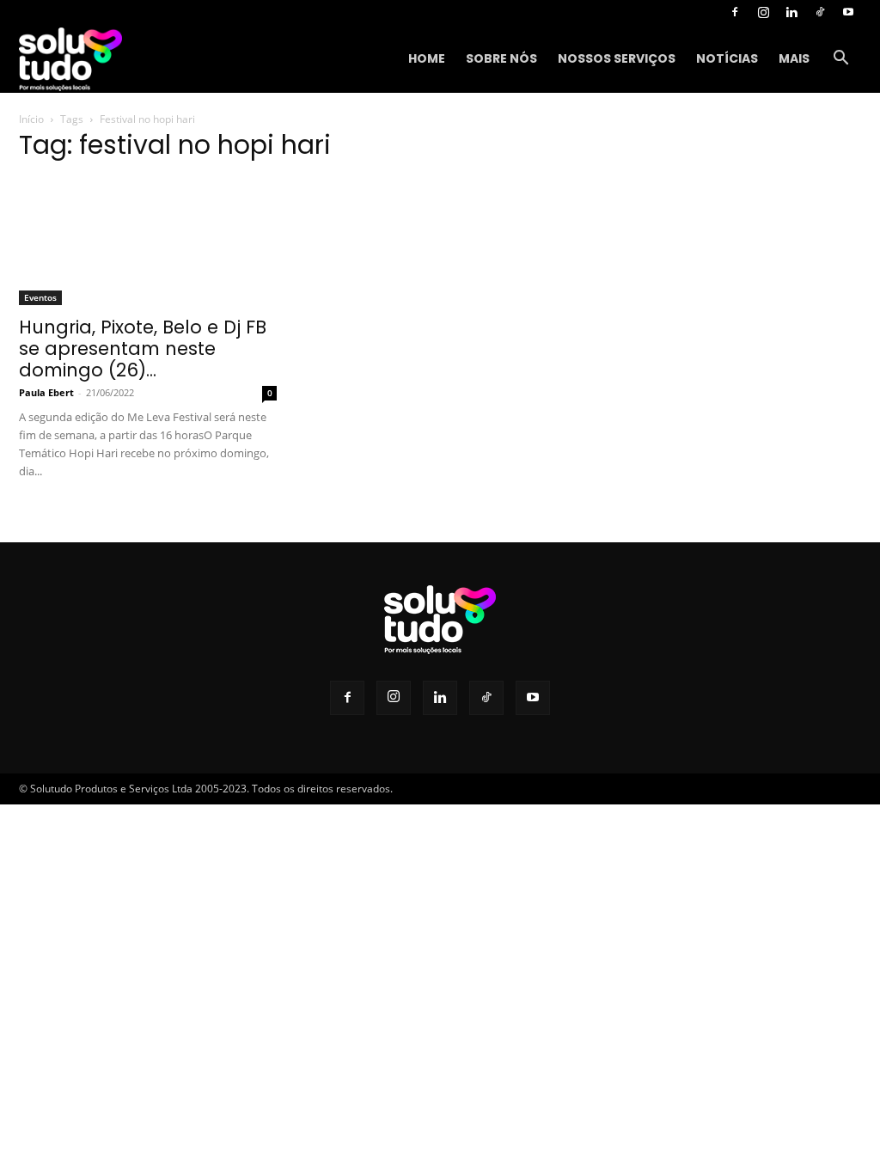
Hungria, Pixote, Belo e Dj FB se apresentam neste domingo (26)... (142, 348)
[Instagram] (763, 12)
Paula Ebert (46, 392)
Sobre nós (501, 58)
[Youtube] (848, 12)
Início (31, 119)
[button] (840, 60)
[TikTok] (820, 12)
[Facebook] (735, 12)
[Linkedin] (791, 12)
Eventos (40, 297)
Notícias (727, 58)
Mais (794, 58)
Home (426, 58)
